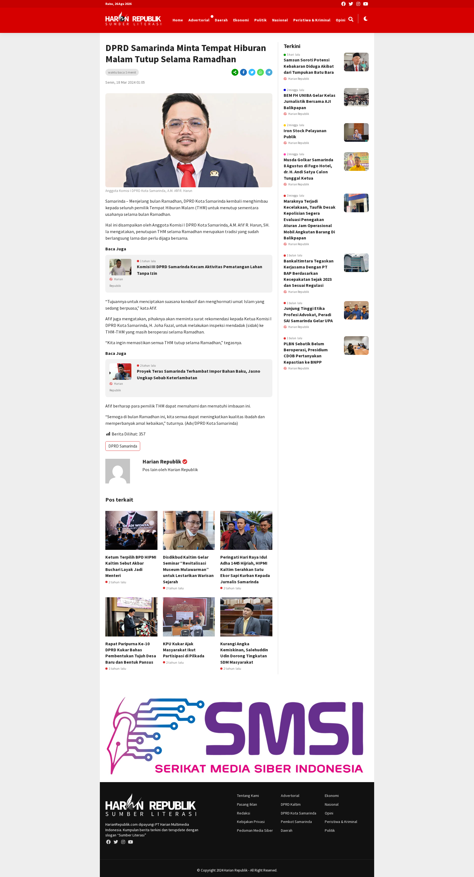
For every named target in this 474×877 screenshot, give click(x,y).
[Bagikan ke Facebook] (243, 72)
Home (178, 20)
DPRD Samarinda (122, 446)
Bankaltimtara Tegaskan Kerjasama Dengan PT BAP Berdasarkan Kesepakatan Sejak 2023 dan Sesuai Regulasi (309, 273)
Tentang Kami (248, 795)
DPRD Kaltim (291, 804)
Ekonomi (241, 20)
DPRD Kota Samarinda (298, 813)
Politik (260, 20)
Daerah (221, 20)
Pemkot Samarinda (296, 821)
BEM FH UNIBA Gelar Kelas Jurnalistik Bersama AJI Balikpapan (309, 101)
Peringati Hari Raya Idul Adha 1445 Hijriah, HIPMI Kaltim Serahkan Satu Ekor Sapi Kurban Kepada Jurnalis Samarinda (245, 569)
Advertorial (198, 20)
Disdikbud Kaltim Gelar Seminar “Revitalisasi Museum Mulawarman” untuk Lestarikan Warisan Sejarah (188, 569)
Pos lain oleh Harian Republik (170, 469)
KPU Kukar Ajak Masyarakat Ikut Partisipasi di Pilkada (183, 650)
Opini (340, 20)
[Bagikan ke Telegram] (268, 72)
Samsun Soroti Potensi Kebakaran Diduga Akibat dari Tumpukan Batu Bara (309, 66)
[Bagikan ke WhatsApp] (260, 72)
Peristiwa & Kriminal (311, 20)
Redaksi (243, 813)
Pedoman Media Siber (255, 830)
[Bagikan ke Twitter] (252, 72)
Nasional (280, 20)
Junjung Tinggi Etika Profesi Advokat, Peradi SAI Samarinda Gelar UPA (308, 314)
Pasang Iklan (247, 804)
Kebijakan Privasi (251, 821)
